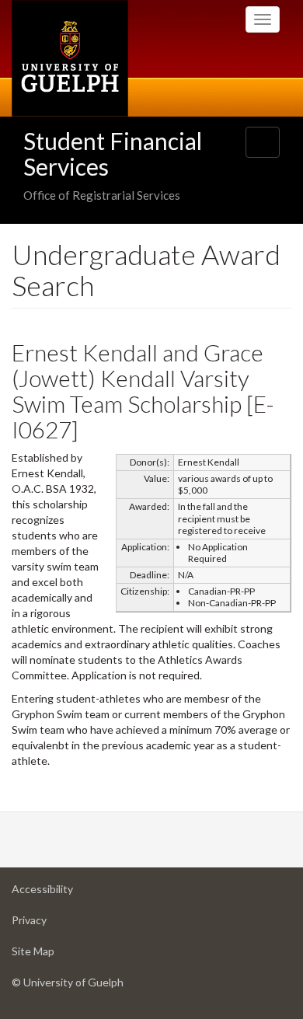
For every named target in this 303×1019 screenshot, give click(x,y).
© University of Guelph (68, 982)
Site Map (57, 955)
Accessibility (67, 893)
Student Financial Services (112, 153)
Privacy (54, 924)
